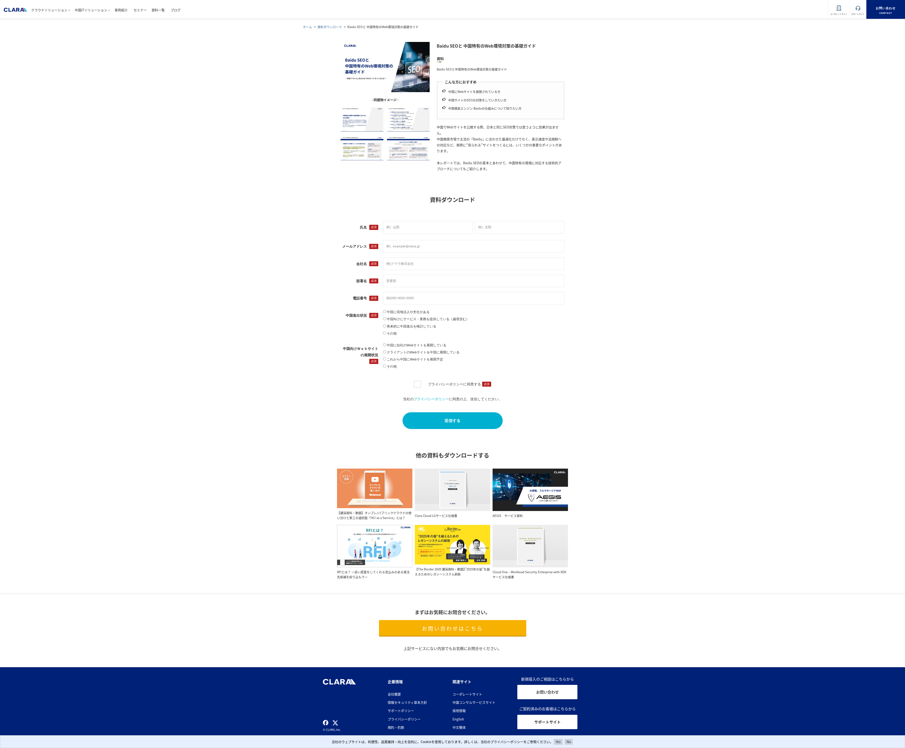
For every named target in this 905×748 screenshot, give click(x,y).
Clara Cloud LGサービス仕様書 (436, 515)
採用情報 (459, 710)
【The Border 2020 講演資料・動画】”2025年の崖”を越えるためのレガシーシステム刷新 (452, 571)
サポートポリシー (401, 710)
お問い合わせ (547, 692)
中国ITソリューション (91, 10)
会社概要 (394, 694)
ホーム (307, 27)
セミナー (140, 10)
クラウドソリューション (49, 10)
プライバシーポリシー (404, 719)
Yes (558, 741)
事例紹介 (121, 10)
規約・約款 (396, 727)
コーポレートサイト (467, 694)
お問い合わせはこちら (452, 628)
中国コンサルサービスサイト (473, 702)
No (569, 741)
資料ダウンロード (329, 27)
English (458, 719)
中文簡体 (459, 727)
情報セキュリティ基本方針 (407, 702)
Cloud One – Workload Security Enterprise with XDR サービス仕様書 (529, 574)
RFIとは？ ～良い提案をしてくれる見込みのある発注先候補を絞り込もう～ (373, 574)
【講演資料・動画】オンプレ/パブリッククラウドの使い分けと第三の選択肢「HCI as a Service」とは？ (374, 515)
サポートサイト (547, 722)
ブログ (176, 10)
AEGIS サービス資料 (508, 515)
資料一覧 (158, 10)
